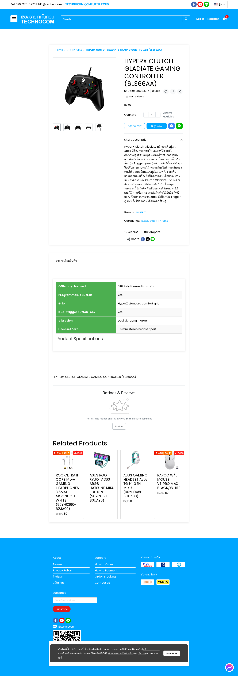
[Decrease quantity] (146, 114)
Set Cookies (151, 653)
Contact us (102, 583)
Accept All (172, 653)
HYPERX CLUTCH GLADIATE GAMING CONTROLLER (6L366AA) (95, 377)
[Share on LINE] (153, 239)
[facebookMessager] (229, 667)
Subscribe (62, 609)
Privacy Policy (62, 570)
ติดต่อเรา (58, 577)
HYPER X (77, 50)
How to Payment (106, 570)
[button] (220, 4)
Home (59, 50)
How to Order (104, 564)
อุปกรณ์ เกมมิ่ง (149, 221)
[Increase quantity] (158, 114)
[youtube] (200, 4)
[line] (206, 4)
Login (200, 19)
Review (119, 426)
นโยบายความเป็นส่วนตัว (120, 653)
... (67, 50)
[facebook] (194, 4)
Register (213, 19)
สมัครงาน (58, 583)
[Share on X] (148, 239)
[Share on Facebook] (143, 239)
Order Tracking (105, 577)
